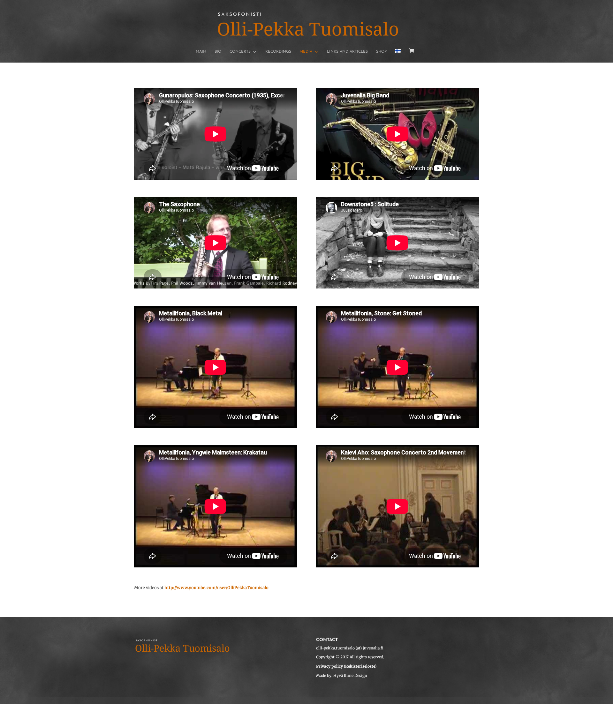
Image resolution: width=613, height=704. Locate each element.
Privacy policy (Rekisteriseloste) (346, 666)
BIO (218, 52)
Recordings (278, 52)
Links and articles (347, 52)
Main (201, 52)
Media (305, 52)
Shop (381, 52)
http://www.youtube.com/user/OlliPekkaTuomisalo (216, 587)
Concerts (240, 52)
